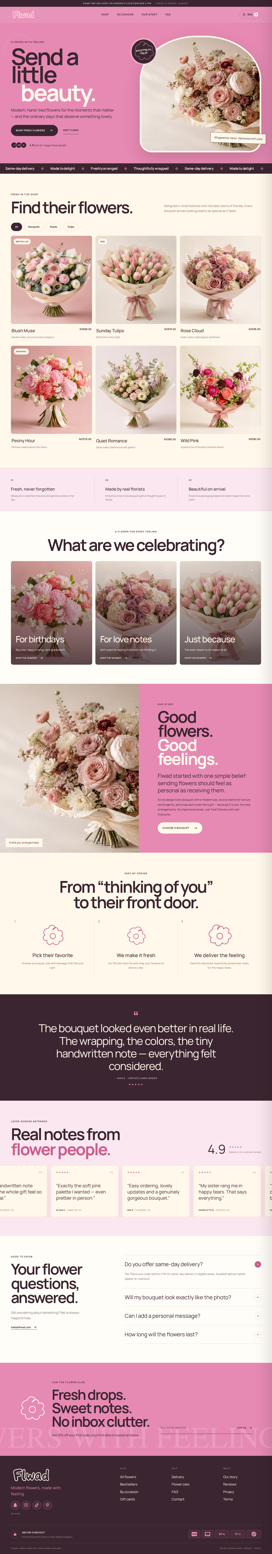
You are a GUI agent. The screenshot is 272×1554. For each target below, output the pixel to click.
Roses (53, 226)
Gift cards (127, 1499)
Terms (228, 1499)
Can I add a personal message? (192, 1315)
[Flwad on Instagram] (26, 1505)
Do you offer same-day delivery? (192, 1264)
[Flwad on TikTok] (36, 1505)
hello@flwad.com (21, 1327)
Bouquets (34, 226)
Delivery (178, 1477)
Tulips (71, 226)
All (16, 226)
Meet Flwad (71, 130)
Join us (241, 1427)
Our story (149, 14)
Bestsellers (129, 1484)
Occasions (125, 14)
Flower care (180, 1484)
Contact (178, 1499)
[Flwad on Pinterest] (47, 1505)
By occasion (129, 1491)
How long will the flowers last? (192, 1334)
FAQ (168, 14)
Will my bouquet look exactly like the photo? (192, 1297)
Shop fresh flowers (30, 130)
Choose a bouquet (175, 828)
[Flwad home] (23, 14)
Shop (105, 14)
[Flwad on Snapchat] (15, 1505)
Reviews (229, 1484)
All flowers (128, 1477)
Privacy (228, 1491)
